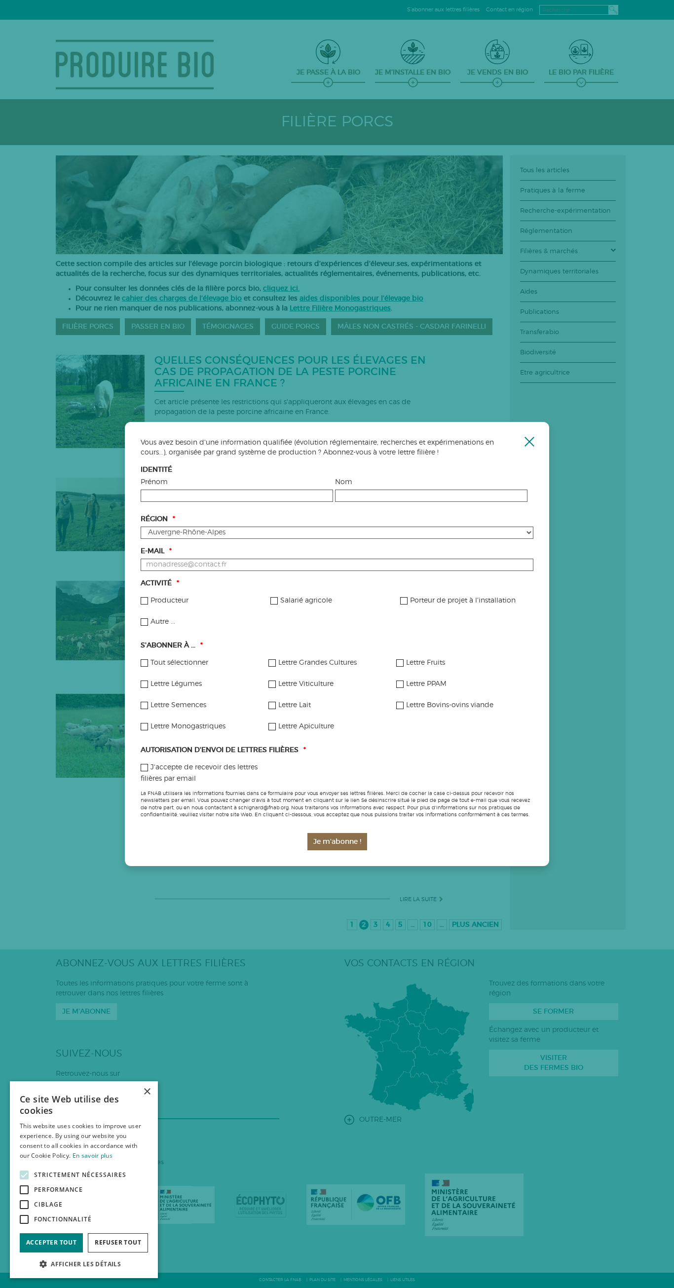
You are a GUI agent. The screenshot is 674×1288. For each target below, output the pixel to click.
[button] (84, 1263)
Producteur (169, 600)
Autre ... (162, 621)
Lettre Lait (294, 705)
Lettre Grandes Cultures (317, 662)
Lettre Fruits (425, 662)
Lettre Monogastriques (187, 726)
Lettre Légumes (176, 684)
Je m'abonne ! (337, 841)
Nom (343, 482)
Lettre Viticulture (306, 684)
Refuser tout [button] (118, 1242)
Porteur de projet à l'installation (463, 600)
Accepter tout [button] (51, 1242)
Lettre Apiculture (306, 726)
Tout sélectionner (179, 662)
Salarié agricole (306, 600)
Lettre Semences (178, 705)
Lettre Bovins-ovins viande (449, 705)
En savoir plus (92, 1155)
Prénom (154, 482)
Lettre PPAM (426, 684)
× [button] (146, 1092)
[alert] (84, 1180)
